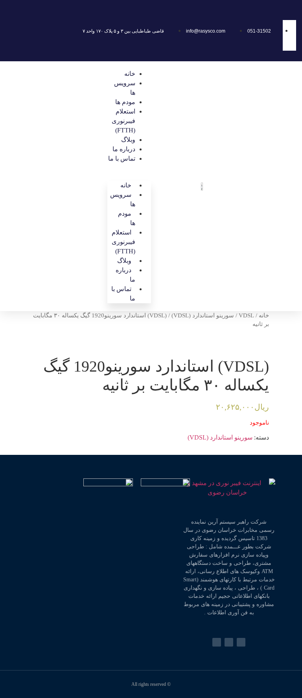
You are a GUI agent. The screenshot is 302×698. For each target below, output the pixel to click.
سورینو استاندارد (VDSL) (202, 315)
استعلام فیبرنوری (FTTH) (123, 121)
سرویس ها (122, 199)
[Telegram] (241, 642)
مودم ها (125, 102)
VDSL (246, 315)
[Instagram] (229, 642)
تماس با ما (121, 158)
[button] (129, 168)
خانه (129, 73)
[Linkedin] (216, 642)
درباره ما (123, 149)
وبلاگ (128, 139)
